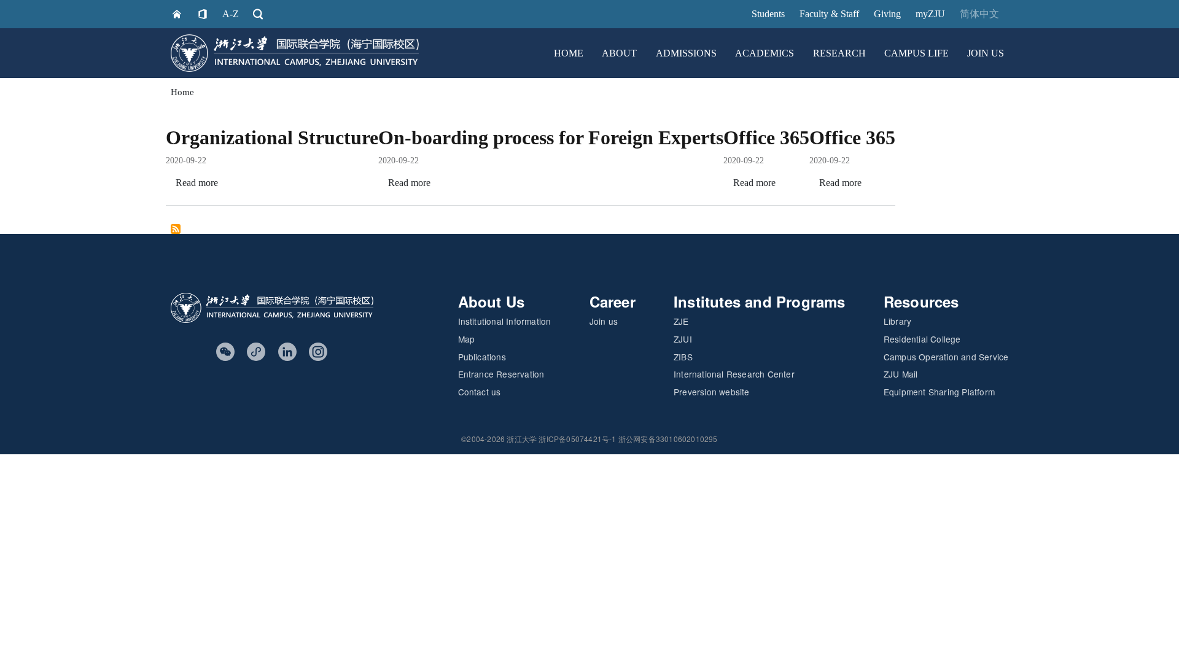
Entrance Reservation (501, 374)
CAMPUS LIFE (916, 53)
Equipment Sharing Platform (939, 392)
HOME (568, 53)
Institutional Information (504, 321)
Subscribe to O (176, 229)
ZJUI (683, 339)
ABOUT (619, 53)
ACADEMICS (764, 53)
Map (466, 339)
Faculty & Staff (829, 14)
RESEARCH (839, 53)
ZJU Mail (901, 374)
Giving (887, 14)
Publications (482, 357)
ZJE (681, 321)
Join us (604, 321)
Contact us (479, 392)
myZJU (930, 14)
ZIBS (683, 357)
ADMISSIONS (686, 53)
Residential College (922, 339)
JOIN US (985, 53)
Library (897, 321)
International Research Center (734, 374)
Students (768, 14)
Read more (197, 182)
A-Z (230, 14)
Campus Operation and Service (946, 357)
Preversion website (712, 392)
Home (182, 92)
